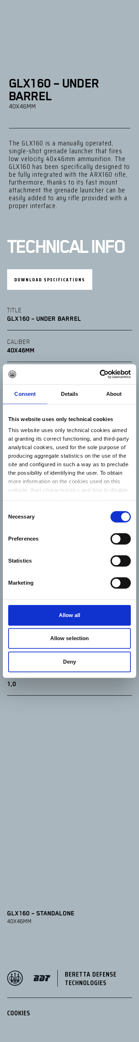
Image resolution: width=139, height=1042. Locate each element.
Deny (69, 662)
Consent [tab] (25, 394)
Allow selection (69, 638)
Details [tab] (69, 394)
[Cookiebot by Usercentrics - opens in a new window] (100, 374)
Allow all (70, 615)
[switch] (120, 538)
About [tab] (114, 394)
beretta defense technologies (91, 978)
